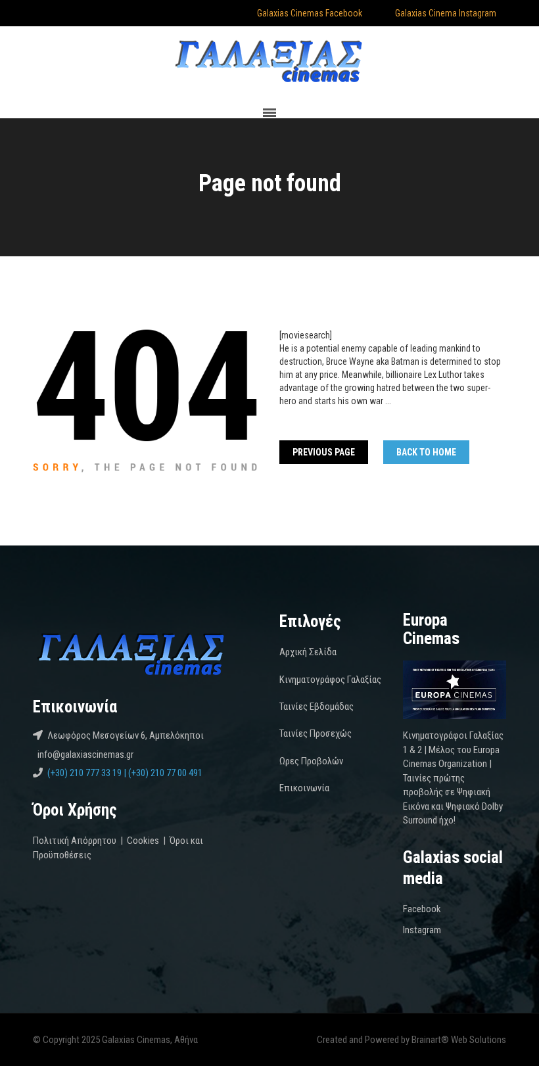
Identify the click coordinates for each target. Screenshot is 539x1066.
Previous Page (324, 452)
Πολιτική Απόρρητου (74, 840)
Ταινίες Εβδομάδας (316, 706)
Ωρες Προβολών (311, 761)
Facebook (422, 909)
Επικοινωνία (304, 788)
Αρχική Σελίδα (308, 652)
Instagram (422, 930)
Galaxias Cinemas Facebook (308, 13)
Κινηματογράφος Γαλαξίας (330, 679)
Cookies (143, 840)
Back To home (426, 452)
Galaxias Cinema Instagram (444, 13)
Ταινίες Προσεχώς (315, 733)
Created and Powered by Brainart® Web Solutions (411, 1040)
